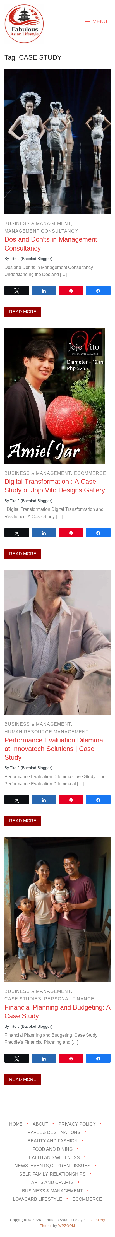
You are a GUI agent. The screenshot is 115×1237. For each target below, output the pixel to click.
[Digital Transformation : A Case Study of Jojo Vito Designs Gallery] (54, 331)
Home (16, 1124)
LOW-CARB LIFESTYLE (37, 1199)
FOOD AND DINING (52, 1149)
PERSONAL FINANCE (69, 999)
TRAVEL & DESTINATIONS (52, 1132)
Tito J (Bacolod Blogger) (31, 258)
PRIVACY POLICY (77, 1124)
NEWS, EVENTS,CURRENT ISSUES (52, 1165)
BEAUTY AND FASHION (53, 1141)
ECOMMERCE (90, 473)
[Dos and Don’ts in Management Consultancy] (57, 73)
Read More (23, 311)
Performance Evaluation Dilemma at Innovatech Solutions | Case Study (53, 748)
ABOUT (40, 1124)
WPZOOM (66, 1226)
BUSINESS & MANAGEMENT (37, 223)
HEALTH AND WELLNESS (52, 1157)
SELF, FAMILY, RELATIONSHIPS (52, 1174)
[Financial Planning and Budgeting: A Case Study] (57, 841)
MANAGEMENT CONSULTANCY (41, 231)
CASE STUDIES (22, 999)
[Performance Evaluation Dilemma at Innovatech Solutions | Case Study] (57, 574)
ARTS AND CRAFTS (52, 1182)
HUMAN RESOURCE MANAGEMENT (46, 732)
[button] (96, 21)
